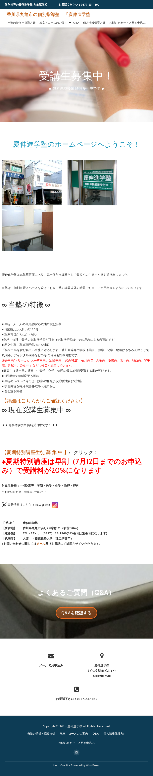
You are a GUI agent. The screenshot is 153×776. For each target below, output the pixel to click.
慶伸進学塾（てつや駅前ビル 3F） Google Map (101, 670)
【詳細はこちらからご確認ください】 (43, 400)
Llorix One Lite (62, 765)
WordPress (93, 765)
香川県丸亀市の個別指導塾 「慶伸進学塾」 (51, 14)
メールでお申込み (51, 665)
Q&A (76, 22)
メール (40, 543)
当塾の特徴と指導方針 (21, 22)
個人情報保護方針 (94, 22)
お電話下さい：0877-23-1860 (76, 699)
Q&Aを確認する (76, 614)
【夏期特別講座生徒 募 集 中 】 (35, 452)
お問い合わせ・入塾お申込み (127, 22)
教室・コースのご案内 (53, 22)
